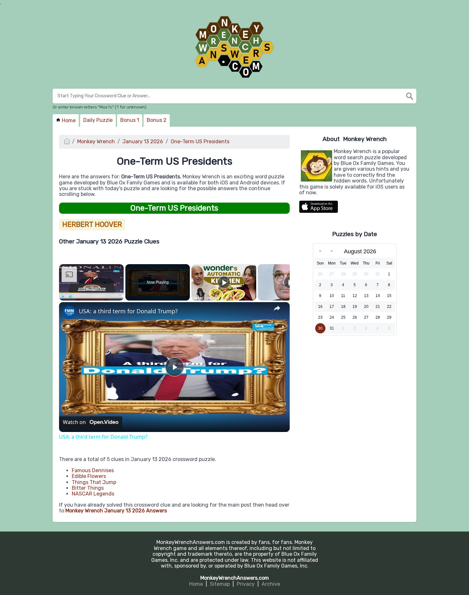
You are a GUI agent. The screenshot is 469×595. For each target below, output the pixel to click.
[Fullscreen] (120, 297)
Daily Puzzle (98, 120)
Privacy (246, 584)
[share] (277, 308)
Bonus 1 (129, 120)
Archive (271, 584)
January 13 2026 (143, 141)
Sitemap (220, 584)
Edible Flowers (89, 476)
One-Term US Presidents (200, 141)
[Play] (63, 297)
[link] (69, 312)
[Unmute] (70, 297)
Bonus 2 (157, 120)
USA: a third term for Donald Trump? (128, 311)
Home (68, 120)
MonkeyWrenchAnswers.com (234, 578)
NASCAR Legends (93, 494)
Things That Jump (94, 482)
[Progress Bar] (91, 292)
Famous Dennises (93, 470)
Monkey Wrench (96, 141)
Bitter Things (88, 488)
